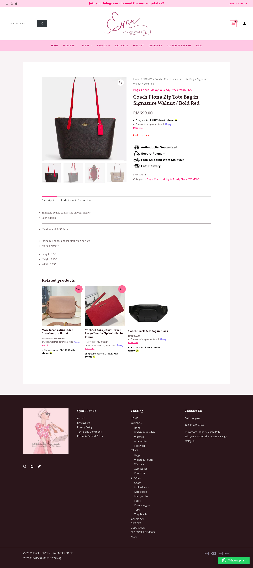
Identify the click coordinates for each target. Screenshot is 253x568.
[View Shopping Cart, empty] (233, 23)
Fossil (137, 500)
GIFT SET (138, 45)
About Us (82, 418)
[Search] (42, 23)
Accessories (140, 441)
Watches (139, 436)
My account (83, 422)
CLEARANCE (155, 45)
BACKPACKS (121, 45)
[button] (75, 45)
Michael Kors (141, 487)
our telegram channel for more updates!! (130, 3)
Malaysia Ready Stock (164, 90)
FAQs (199, 45)
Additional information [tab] (76, 200)
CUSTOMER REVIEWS (179, 45)
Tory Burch (140, 514)
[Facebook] (16, 3)
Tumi (137, 509)
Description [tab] (49, 200)
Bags (136, 90)
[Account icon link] (244, 23)
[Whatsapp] (7, 3)
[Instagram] (11, 3)
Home (136, 79)
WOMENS (68, 45)
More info (138, 127)
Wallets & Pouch (143, 459)
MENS (85, 45)
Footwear (139, 445)
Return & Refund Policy (90, 436)
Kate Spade (140, 491)
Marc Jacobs (141, 496)
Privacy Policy (84, 427)
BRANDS (102, 45)
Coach (158, 79)
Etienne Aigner (142, 505)
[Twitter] (39, 466)
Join (92, 3)
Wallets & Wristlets (144, 432)
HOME (54, 45)
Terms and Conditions (89, 431)
